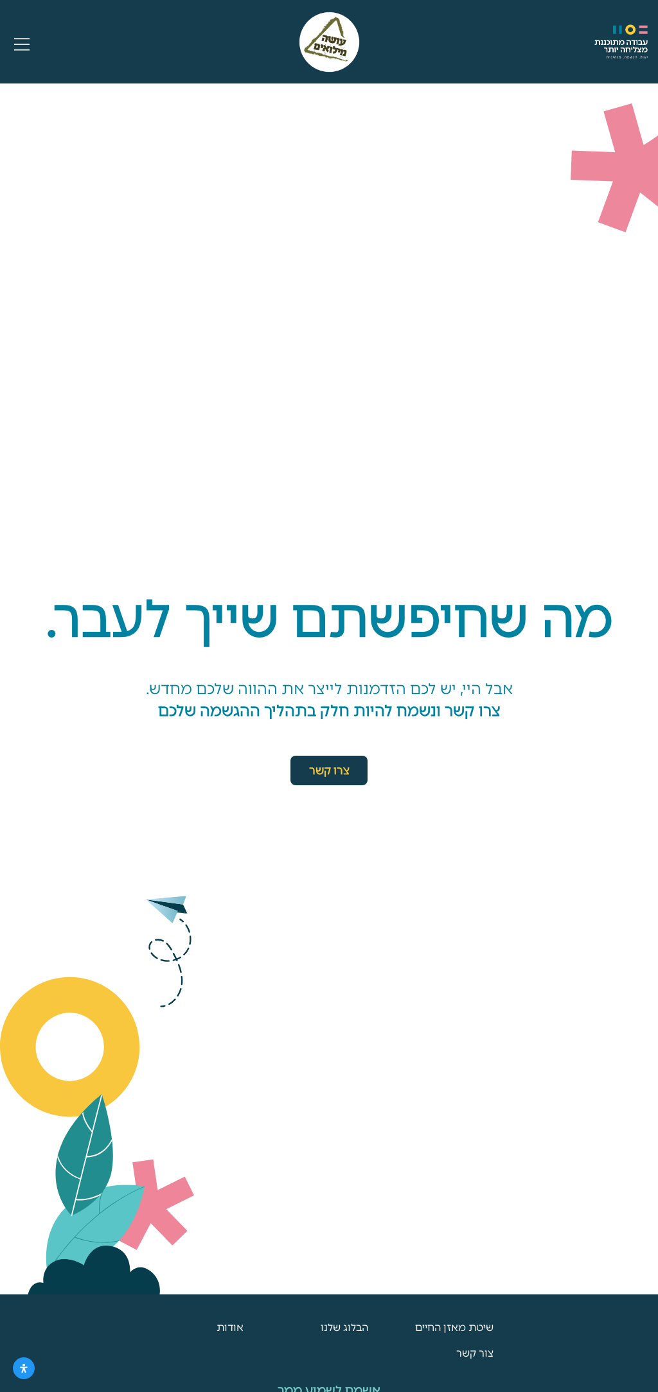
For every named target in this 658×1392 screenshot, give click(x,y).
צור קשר (475, 1353)
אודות (230, 1327)
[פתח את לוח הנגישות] (24, 1368)
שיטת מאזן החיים (454, 1327)
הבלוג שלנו (344, 1327)
